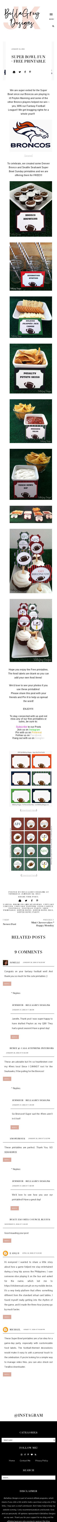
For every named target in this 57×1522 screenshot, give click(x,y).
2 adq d (14, 1253)
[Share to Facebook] (25, 72)
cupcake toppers (25, 906)
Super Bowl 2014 (43, 910)
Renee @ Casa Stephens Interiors (32, 1048)
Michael (15, 1329)
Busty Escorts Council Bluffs (30, 1219)
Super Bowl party (28, 912)
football (14, 908)
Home (12, 1460)
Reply (7, 984)
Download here (28, 875)
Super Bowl (24, 910)
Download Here (28, 810)
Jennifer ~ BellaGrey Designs (31, 1005)
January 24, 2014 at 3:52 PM (39, 1138)
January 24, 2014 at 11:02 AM (17, 1053)
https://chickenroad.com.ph (17, 1285)
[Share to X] (20, 72)
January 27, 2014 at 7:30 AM (23, 1186)
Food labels (45, 906)
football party (31, 908)
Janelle (15, 962)
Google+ (40, 738)
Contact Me (25, 1460)
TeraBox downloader (14, 1366)
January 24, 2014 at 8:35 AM (34, 962)
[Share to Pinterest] (30, 72)
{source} (28, 155)
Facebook (35, 735)
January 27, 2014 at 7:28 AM (23, 1010)
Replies (16, 993)
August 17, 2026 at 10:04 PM (34, 1329)
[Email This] (14, 72)
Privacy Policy (41, 1460)
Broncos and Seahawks (27, 904)
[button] (49, 17)
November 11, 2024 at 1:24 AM (16, 1224)
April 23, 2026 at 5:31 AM (32, 1253)
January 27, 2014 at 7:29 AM (23, 1105)
